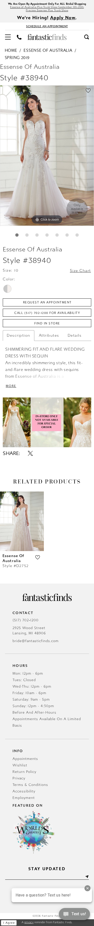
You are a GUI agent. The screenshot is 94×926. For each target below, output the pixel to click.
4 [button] (47, 235)
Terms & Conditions (30, 785)
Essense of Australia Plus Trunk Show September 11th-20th (47, 7)
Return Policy (24, 772)
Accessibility (24, 791)
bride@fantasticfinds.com (36, 641)
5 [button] (57, 235)
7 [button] (77, 235)
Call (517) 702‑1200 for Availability (47, 313)
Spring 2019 (17, 57)
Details (75, 335)
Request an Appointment (47, 302)
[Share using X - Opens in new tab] (30, 453)
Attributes (49, 335)
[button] (8, 37)
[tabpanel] (47, 156)
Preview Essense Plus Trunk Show (47, 10)
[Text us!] (74, 915)
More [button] (11, 386)
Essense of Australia (48, 50)
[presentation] (22, 521)
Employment (24, 798)
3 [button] (37, 235)
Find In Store (47, 323)
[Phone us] (19, 37)
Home (11, 50)
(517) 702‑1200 (26, 620)
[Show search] (86, 37)
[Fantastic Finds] (47, 37)
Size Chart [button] (80, 270)
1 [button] (17, 235)
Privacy (19, 778)
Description (18, 335)
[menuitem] (8, 37)
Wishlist (20, 765)
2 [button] (27, 235)
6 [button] (67, 235)
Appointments (25, 759)
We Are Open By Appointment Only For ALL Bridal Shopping (47, 4)
